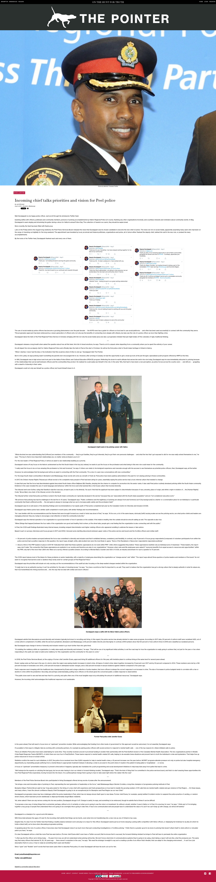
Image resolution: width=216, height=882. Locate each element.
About (68, 873)
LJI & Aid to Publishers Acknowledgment (138, 873)
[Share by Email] (28, 208)
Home (201, 1)
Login (206, 1)
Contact (75, 873)
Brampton (4, 1)
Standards (118, 873)
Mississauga (13, 1)
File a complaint (95, 873)
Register (212, 1)
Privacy (105, 873)
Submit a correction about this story (27, 867)
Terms (111, 873)
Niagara (21, 1)
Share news (83, 873)
